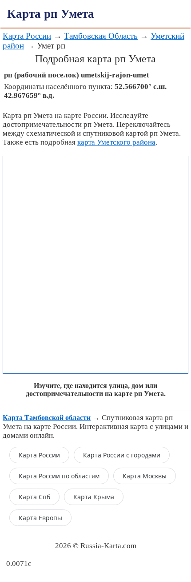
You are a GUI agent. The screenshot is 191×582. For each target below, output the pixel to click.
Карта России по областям (59, 476)
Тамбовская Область (101, 35)
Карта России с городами (121, 455)
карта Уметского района (116, 142)
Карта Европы (40, 517)
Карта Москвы (145, 476)
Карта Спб (34, 497)
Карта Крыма (93, 497)
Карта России (27, 35)
